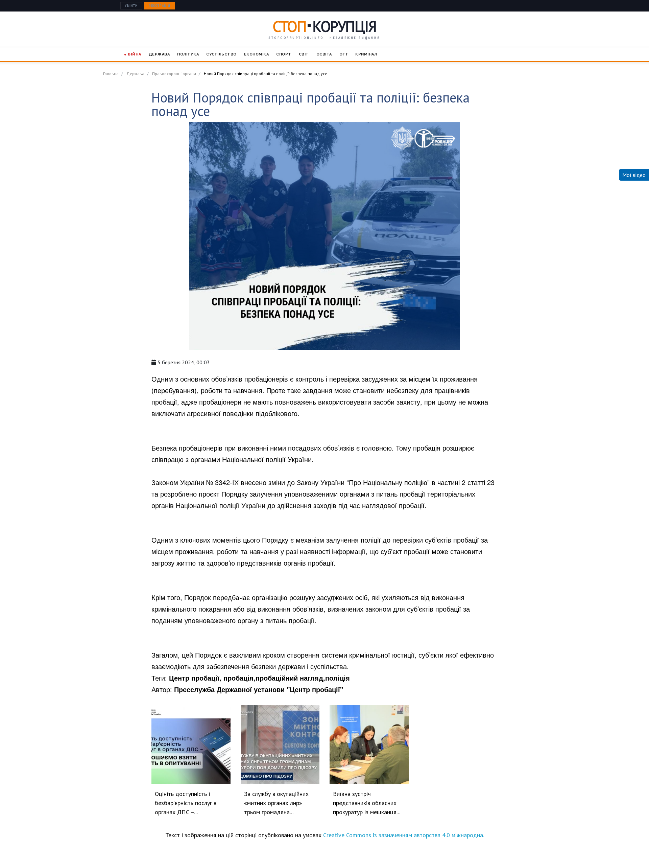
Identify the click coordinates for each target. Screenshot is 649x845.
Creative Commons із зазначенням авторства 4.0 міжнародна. (403, 835)
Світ (304, 54)
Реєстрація (159, 5)
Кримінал (366, 54)
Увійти (131, 5)
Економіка (256, 54)
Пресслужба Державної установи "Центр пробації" (258, 689)
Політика (188, 54)
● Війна (132, 54)
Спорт (283, 54)
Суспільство (221, 54)
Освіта (324, 54)
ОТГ (343, 54)
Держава (159, 54)
